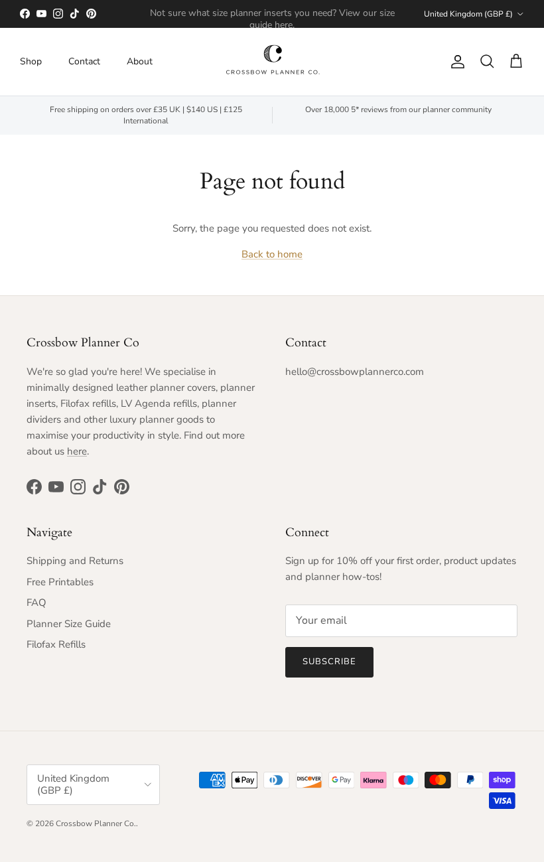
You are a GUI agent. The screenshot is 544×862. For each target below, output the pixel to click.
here (77, 451)
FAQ (36, 602)
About (140, 61)
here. (285, 25)
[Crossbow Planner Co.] (272, 61)
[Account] (455, 62)
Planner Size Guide (69, 623)
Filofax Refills (56, 644)
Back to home (272, 254)
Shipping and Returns (75, 560)
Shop (31, 61)
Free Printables (60, 582)
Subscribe (329, 662)
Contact (84, 61)
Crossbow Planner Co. (96, 823)
